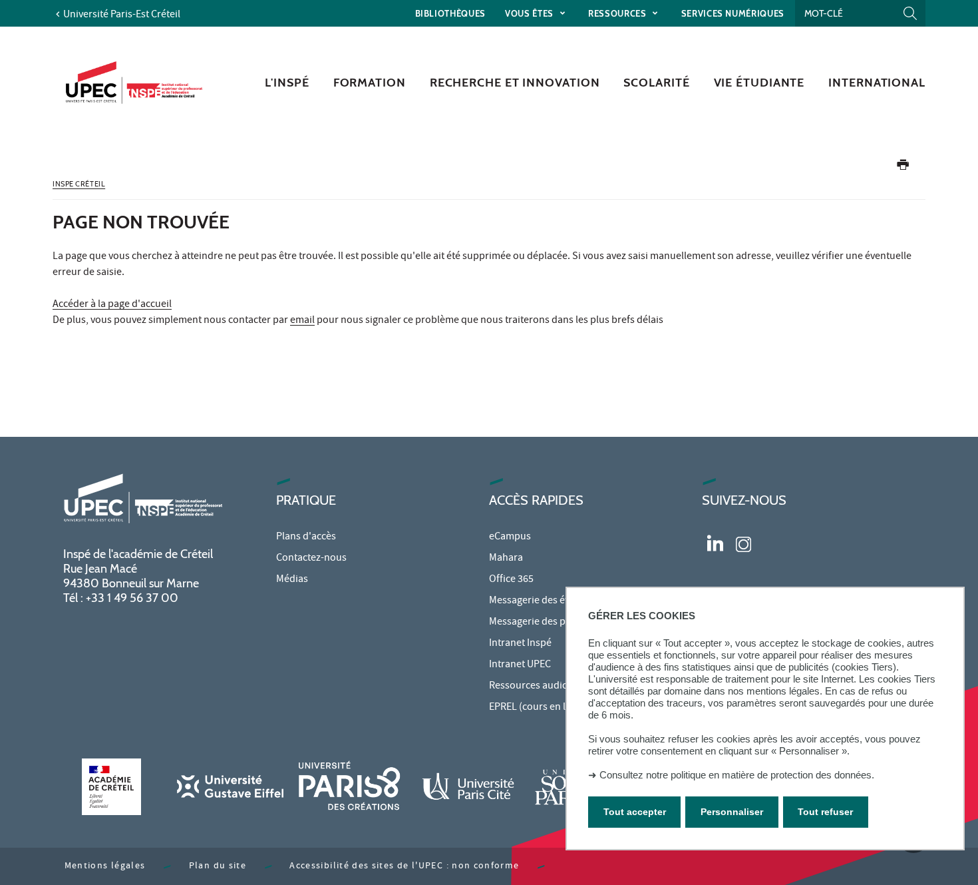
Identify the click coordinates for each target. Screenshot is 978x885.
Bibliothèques (450, 13)
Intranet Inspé (520, 644)
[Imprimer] (903, 167)
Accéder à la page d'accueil (112, 305)
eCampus (510, 537)
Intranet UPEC (520, 665)
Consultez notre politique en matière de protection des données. (736, 774)
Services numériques (732, 13)
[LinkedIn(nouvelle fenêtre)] (715, 543)
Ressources (618, 13)
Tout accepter (634, 811)
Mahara (506, 559)
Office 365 (511, 580)
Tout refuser (825, 811)
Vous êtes (530, 13)
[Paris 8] (349, 786)
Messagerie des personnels (549, 623)
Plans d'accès (306, 537)
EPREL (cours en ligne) (538, 708)
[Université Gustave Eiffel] (230, 786)
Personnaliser (732, 811)
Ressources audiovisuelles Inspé (561, 687)
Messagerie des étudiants (545, 601)
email (302, 321)
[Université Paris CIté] (468, 786)
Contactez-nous (311, 559)
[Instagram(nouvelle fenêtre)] (743, 543)
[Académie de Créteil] (111, 786)
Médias (292, 580)
